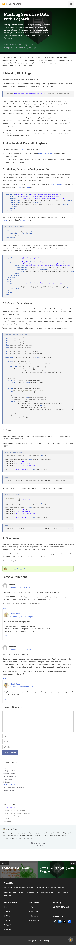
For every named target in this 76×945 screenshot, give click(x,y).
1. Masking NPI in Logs (10, 808)
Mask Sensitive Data (10, 785)
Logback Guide (8, 768)
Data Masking (22, 48)
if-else (4, 220)
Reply (4, 608)
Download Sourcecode (17, 569)
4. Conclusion (7, 821)
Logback (9, 48)
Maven (8, 916)
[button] (65, 4)
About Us (34, 907)
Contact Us (35, 916)
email (21, 187)
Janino (22, 220)
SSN (28, 187)
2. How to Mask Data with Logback (14, 810)
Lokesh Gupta (11, 45)
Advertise (34, 911)
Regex (8, 911)
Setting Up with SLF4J (10, 771)
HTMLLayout (7, 779)
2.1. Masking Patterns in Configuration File (17, 813)
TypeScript (10, 925)
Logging (9, 920)
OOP (7, 907)
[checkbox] (70, 939)
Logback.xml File (8, 790)
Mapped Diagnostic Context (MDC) (14, 788)
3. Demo (6, 818)
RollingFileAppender (9, 776)
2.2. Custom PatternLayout (13, 816)
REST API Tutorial (62, 907)
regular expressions (45, 153)
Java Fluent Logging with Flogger (57, 869)
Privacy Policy (36, 920)
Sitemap (46, 941)
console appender (57, 184)
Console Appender (9, 773)
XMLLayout (7, 782)
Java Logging (32, 48)
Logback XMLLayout (16, 868)
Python (8, 929)
